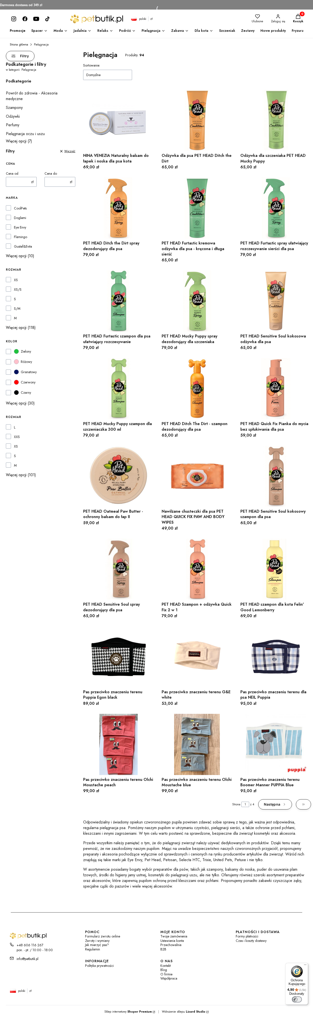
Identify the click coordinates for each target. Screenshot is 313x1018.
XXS (17, 436)
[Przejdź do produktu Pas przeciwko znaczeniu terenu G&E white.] (197, 656)
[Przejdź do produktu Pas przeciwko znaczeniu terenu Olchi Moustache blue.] (197, 744)
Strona (236, 804)
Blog (163, 970)
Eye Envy (20, 227)
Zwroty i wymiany (97, 941)
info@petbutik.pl (27, 958)
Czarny (26, 392)
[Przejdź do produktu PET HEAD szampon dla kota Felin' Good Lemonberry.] (275, 569)
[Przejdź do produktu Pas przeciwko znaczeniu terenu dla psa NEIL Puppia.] (275, 656)
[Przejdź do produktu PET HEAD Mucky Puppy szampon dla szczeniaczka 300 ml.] (118, 388)
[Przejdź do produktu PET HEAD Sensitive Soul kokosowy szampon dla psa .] (275, 476)
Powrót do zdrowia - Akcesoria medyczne (31, 96)
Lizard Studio (195, 1011)
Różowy (26, 361)
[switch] (297, 999)
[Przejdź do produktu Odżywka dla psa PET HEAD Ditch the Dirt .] (197, 120)
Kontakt (165, 966)
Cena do (51, 173)
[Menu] (305, 966)
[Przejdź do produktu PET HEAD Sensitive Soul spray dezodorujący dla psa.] (118, 569)
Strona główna (19, 44)
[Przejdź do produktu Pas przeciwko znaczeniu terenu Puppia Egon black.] (118, 656)
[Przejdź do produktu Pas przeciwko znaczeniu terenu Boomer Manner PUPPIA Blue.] (275, 744)
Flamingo (20, 236)
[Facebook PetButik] (25, 19)
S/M (17, 308)
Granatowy (29, 372)
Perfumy (12, 125)
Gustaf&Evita (23, 246)
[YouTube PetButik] (36, 19)
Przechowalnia (170, 945)
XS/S (18, 289)
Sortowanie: (91, 65)
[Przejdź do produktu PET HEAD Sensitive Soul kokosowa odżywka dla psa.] (275, 301)
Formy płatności (247, 936)
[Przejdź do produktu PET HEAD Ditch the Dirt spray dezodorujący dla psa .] (118, 208)
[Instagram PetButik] (14, 19)
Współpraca (168, 978)
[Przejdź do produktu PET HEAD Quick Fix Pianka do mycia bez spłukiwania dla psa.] (275, 388)
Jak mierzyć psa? (97, 945)
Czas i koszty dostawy (251, 941)
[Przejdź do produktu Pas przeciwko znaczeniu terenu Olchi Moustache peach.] (118, 744)
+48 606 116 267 (30, 945)
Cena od (12, 173)
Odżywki (13, 116)
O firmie (166, 974)
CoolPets (20, 208)
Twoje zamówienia (173, 936)
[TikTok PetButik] (47, 19)
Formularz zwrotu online (102, 936)
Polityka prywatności (99, 966)
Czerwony (28, 382)
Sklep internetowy (128, 1011)
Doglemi (20, 217)
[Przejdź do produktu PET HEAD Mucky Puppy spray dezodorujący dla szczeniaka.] (197, 301)
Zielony (26, 351)
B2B (163, 949)
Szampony (14, 107)
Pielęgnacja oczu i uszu (25, 134)
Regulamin (92, 949)
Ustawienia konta (172, 941)
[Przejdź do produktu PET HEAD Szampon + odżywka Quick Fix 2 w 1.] (197, 569)
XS (16, 280)
